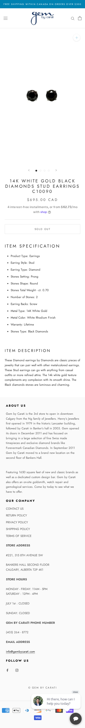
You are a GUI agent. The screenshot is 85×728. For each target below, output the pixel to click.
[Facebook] (7, 670)
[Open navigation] (6, 18)
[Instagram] (16, 670)
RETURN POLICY (16, 515)
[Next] (56, 170)
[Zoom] (76, 37)
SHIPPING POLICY (18, 529)
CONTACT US (15, 509)
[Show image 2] (40, 171)
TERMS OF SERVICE (18, 536)
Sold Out (43, 229)
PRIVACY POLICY (17, 522)
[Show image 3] (44, 171)
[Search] (73, 18)
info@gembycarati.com (20, 651)
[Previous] (28, 170)
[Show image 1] (36, 171)
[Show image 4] (49, 171)
